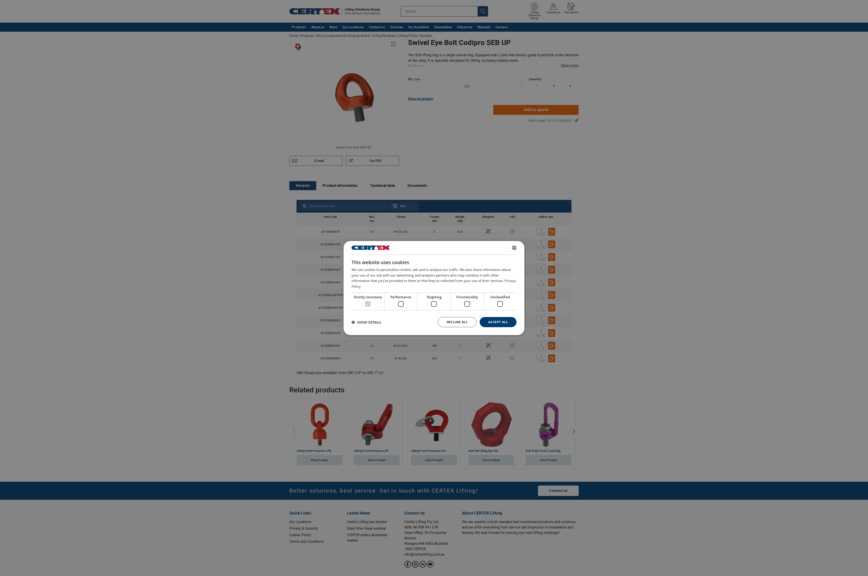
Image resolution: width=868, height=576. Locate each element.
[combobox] (514, 247)
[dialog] (434, 288)
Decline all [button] (457, 322)
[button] (366, 322)
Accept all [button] (498, 322)
